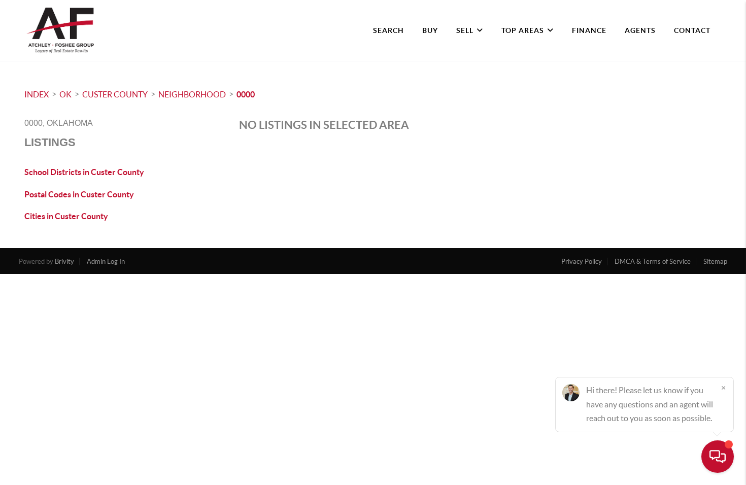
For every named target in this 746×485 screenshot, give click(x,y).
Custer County (115, 94)
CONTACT (692, 30)
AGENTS (640, 30)
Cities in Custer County (66, 216)
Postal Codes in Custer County (79, 194)
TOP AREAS (522, 30)
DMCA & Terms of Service (653, 261)
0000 (245, 94)
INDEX (36, 94)
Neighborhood (192, 94)
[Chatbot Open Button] (717, 456)
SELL (464, 30)
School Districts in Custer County (84, 172)
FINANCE (589, 30)
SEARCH (388, 30)
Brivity (64, 261)
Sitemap (715, 261)
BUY (430, 30)
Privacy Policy (581, 261)
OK (65, 94)
